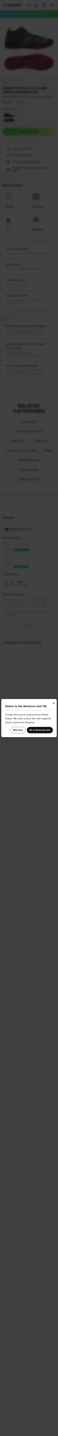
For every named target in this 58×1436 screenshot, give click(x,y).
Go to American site (39, 730)
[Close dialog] (54, 703)
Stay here (18, 730)
